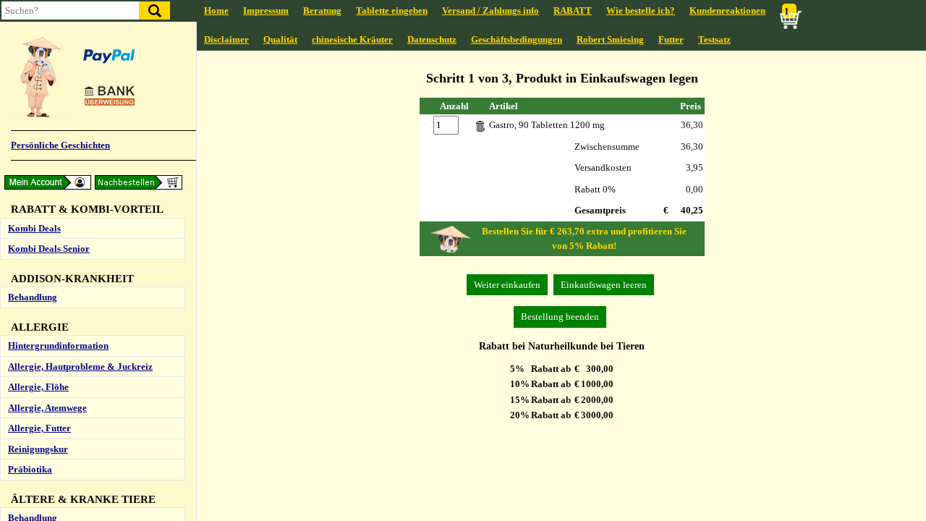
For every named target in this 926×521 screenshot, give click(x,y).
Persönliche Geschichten (60, 145)
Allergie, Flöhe (38, 386)
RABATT (572, 10)
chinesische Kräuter (352, 39)
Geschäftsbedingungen (516, 39)
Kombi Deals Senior (49, 248)
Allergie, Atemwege (47, 407)
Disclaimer (226, 39)
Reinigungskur (38, 449)
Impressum (266, 10)
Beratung (322, 10)
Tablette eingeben (392, 10)
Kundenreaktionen (727, 10)
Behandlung (32, 297)
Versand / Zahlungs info (490, 10)
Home (216, 10)
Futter (671, 39)
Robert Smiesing (610, 39)
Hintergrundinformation (58, 345)
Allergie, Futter (39, 428)
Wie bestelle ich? (640, 10)
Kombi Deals (34, 228)
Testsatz (714, 39)
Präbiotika (30, 469)
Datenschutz (431, 39)
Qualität (280, 39)
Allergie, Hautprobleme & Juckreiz (80, 366)
